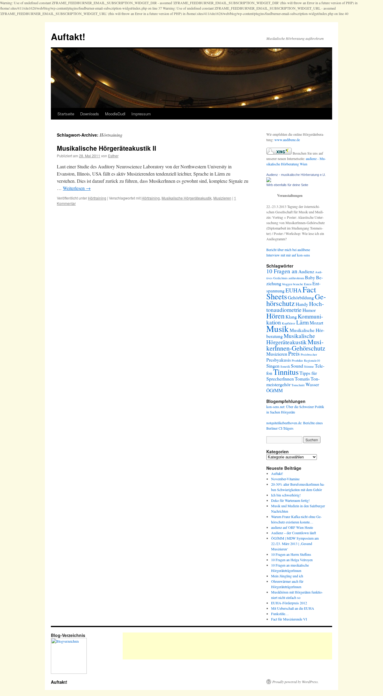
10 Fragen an (281, 271)
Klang (291, 316)
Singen (272, 366)
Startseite (65, 114)
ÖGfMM (274, 390)
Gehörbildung (301, 297)
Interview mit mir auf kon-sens (288, 255)
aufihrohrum (296, 278)
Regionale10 (312, 360)
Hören (275, 316)
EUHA (293, 290)
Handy (302, 304)
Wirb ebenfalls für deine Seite (287, 185)
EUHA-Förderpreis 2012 (289, 602)
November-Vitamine (285, 478)
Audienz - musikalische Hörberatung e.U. (296, 174)
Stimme (309, 366)
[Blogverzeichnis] (69, 672)
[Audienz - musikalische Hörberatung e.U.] (268, 180)
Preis (294, 353)
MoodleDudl (115, 114)
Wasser (312, 384)
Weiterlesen (77, 188)
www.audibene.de (287, 139)
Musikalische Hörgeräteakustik (187, 197)
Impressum (141, 114)
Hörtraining (97, 197)
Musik (277, 328)
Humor (309, 310)
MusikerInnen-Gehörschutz (295, 344)
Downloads (89, 114)
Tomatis (302, 378)
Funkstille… (280, 613)
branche (298, 284)
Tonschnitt (298, 385)
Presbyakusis (278, 360)
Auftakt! (68, 36)
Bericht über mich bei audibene (288, 249)
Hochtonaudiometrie (295, 306)
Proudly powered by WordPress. (295, 681)
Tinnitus (286, 371)
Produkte (297, 360)
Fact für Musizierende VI (289, 619)
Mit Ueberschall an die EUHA (292, 608)
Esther (113, 155)
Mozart (316, 322)
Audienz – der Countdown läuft (293, 532)
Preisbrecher (309, 354)
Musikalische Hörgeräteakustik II (106, 148)
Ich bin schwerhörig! (286, 495)
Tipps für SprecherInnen (291, 376)
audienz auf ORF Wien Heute (292, 527)
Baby (310, 277)
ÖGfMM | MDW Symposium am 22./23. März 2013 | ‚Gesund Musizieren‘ (295, 543)
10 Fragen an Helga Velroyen (292, 559)
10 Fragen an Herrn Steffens (291, 554)
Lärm (302, 322)
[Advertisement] (232, 645)
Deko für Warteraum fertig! (290, 500)
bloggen (287, 284)
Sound (297, 366)
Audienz (306, 271)
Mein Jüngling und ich (287, 575)
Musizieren (222, 197)
